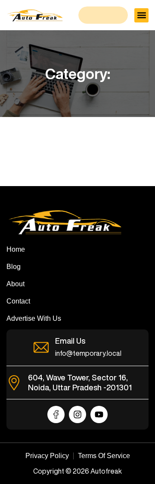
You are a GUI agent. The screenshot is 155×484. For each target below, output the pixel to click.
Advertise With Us (33, 318)
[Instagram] (77, 414)
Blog (13, 266)
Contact (18, 301)
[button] (141, 15)
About (15, 284)
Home (15, 249)
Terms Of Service (104, 455)
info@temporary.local (88, 353)
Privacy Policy (47, 455)
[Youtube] (99, 414)
